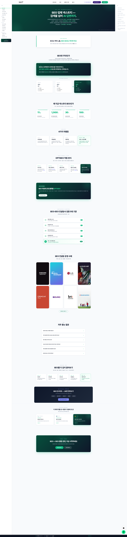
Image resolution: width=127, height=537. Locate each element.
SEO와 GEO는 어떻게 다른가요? (63, 330)
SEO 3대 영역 (4, 24)
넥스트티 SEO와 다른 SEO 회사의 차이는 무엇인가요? (63, 344)
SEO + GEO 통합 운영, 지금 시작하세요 (121, 29)
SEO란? (3, 17)
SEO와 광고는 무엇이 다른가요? (63, 353)
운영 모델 (3, 35)
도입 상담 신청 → (59, 447)
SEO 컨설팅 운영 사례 (120, 17)
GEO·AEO (54, 2)
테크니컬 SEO (4, 27)
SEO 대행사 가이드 (4, 13)
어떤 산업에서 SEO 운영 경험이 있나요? (63, 348)
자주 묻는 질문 (119, 19)
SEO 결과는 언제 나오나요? (63, 339)
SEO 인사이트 (4, 11)
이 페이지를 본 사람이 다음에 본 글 (122, 26)
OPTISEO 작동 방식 (120, 13)
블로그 (73, 2)
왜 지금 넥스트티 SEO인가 (121, 9)
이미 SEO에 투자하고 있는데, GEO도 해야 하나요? (63, 335)
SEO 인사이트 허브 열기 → (64, 399)
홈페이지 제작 (66, 2)
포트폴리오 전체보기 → (63, 311)
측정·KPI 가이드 (4, 33)
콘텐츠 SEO (3, 25)
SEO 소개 (3, 8)
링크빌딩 (3, 30)
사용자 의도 (53, 169)
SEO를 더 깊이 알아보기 (121, 21)
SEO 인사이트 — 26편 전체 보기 (121, 23)
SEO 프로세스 (4, 19)
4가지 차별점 (119, 11)
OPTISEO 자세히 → (43, 195)
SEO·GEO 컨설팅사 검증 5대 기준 (121, 15)
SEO (60, 2)
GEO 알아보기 (68, 447)
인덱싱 (44, 170)
